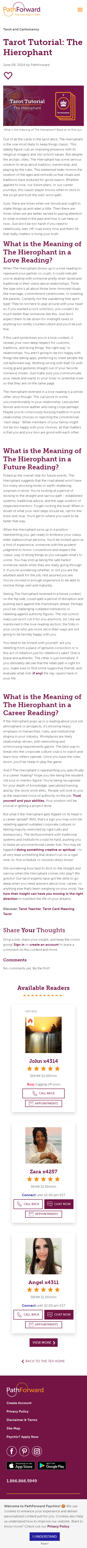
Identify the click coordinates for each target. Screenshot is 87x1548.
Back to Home (45, 1361)
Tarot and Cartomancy (21, 29)
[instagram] (37, 1451)
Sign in (19, 945)
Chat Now (62, 1204)
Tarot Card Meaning (58, 909)
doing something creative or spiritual (46, 850)
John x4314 (43, 1061)
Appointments (46, 1103)
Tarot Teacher (30, 909)
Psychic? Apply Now (22, 1437)
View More (42, 1342)
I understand (45, 1536)
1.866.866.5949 (22, 1480)
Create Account (19, 1403)
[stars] (43, 1069)
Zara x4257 (43, 1171)
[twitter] (24, 1451)
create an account (44, 945)
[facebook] (12, 1451)
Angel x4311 (44, 1282)
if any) (38, 673)
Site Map (13, 1428)
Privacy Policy (58, 1526)
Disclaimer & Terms (22, 1420)
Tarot (7, 914)
